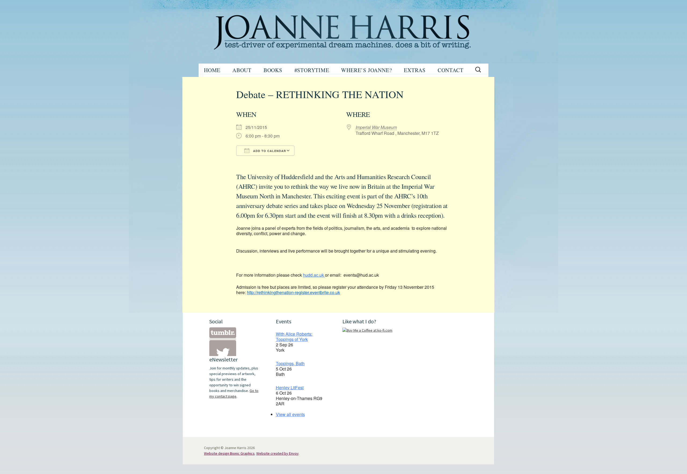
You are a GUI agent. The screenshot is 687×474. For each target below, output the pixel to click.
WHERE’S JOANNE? (366, 70)
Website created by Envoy (277, 453)
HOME (212, 70)
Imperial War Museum (376, 127)
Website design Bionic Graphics (229, 453)
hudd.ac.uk (314, 275)
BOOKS (273, 70)
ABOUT (241, 70)
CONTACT (450, 70)
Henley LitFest (290, 387)
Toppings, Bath (290, 363)
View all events (290, 414)
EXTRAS (415, 70)
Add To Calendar (269, 151)
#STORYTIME (311, 70)
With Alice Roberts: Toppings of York (294, 336)
